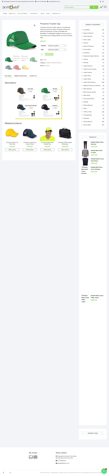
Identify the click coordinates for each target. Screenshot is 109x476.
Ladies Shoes (87, 79)
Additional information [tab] (20, 76)
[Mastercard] (31, 457)
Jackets (85, 59)
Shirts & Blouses (88, 105)
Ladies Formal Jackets (89, 69)
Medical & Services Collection (91, 85)
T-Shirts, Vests (87, 112)
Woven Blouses (87, 121)
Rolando (85, 102)
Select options (12, 149)
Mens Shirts (86, 95)
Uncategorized (87, 115)
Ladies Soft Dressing (89, 82)
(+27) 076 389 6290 (41, 1)
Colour (43, 45)
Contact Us (56, 13)
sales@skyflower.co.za (54, 1)
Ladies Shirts (87, 75)
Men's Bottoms (87, 89)
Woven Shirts (87, 125)
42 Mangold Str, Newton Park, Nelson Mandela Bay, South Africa (18, 1)
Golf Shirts (86, 53)
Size (42, 49)
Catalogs (33, 13)
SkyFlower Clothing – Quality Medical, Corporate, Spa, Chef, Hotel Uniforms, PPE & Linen (61, 472)
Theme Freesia (93, 472)
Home (5, 13)
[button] (34, 25)
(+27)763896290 (61, 460)
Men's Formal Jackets (89, 92)
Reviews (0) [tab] (33, 76)
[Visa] (35, 457)
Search (94, 7)
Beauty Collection (88, 33)
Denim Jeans (87, 39)
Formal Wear (87, 49)
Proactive (46, 65)
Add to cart (49, 54)
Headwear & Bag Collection (53, 63)
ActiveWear (86, 30)
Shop (42, 13)
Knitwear (85, 62)
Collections (22, 13)
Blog (48, 13)
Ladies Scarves (87, 72)
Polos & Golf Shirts (88, 98)
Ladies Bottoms (87, 66)
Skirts (85, 108)
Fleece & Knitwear (88, 46)
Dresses (85, 43)
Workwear (86, 118)
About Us (12, 13)
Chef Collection (87, 36)
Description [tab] (8, 76)
